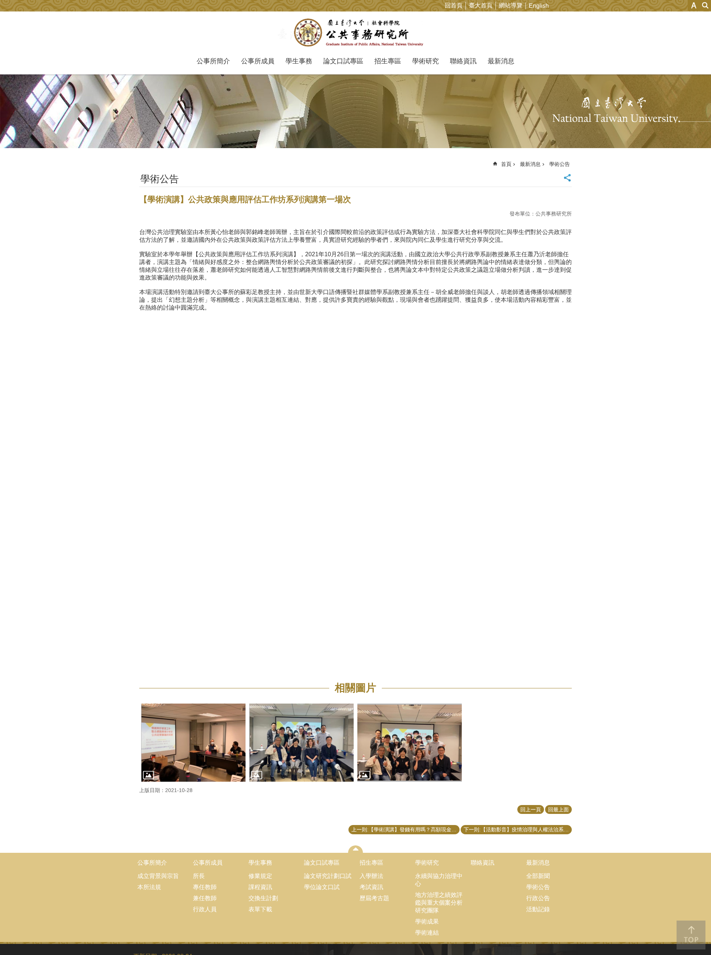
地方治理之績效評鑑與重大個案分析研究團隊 (439, 903)
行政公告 (538, 898)
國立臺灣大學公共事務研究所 (355, 32)
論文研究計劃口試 (327, 876)
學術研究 (425, 61)
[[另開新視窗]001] (193, 743)
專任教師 (205, 887)
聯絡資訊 (463, 61)
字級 (694, 5)
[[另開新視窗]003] (409, 743)
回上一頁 (530, 809)
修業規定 (260, 876)
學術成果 (427, 921)
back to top (691, 935)
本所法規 (149, 887)
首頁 (506, 164)
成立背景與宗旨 (158, 876)
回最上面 (558, 809)
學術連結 (427, 932)
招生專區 (387, 61)
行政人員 (205, 909)
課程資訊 (260, 887)
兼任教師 (205, 898)
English (539, 6)
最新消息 (501, 61)
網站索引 (705, 5)
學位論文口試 (322, 887)
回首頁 (454, 5)
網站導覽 (511, 5)
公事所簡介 (213, 61)
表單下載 (260, 909)
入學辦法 (371, 876)
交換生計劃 (263, 898)
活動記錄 (538, 909)
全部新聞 (538, 876)
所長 (199, 876)
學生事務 (299, 61)
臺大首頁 (481, 5)
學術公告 (559, 164)
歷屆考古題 (374, 898)
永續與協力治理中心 (439, 880)
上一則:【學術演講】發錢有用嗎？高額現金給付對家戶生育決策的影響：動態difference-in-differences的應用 (405, 829)
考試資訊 (371, 887)
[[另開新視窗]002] (301, 743)
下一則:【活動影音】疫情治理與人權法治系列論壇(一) (518, 829)
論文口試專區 (343, 61)
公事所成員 (257, 61)
